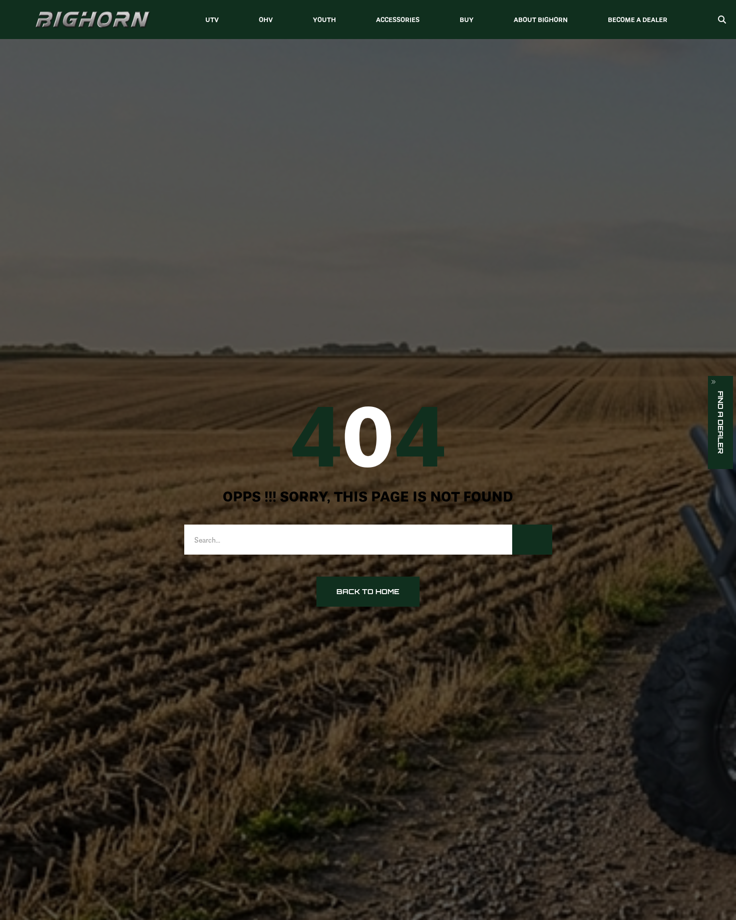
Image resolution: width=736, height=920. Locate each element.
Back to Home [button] (368, 591)
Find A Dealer (720, 422)
